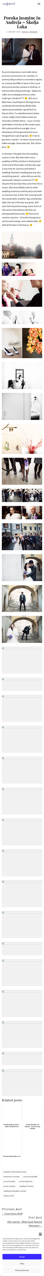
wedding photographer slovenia (14, 1191)
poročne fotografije (30, 1177)
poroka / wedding (30, 32)
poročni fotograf (9, 1181)
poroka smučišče (9, 1186)
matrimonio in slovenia (11, 1177)
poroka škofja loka (25, 1181)
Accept (22, 1257)
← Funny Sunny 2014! (12, 1213)
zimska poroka (8, 1196)
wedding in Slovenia (26, 1186)
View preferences (22, 1270)
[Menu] (38, 4)
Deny (22, 1263)
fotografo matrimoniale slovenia (14, 1172)
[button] (40, 1234)
